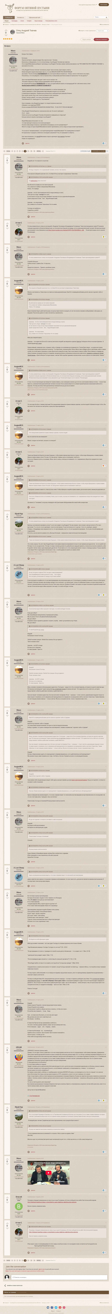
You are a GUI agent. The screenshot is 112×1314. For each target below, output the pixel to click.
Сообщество (9, 17)
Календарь (15, 20)
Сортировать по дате (85, 151)
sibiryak (19, 1047)
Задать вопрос (86, 39)
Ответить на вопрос (101, 39)
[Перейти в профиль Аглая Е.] (19, 232)
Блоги (22, 20)
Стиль (58, 1311)
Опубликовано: (30, 50)
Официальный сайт (34, 17)
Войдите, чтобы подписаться (87, 30)
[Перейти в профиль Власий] (19, 1206)
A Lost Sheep (19, 565)
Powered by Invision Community (56, 1313)
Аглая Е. (18, 223)
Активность (20, 17)
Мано (22, 33)
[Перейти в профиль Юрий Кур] (19, 523)
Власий (19, 1197)
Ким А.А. (44, 166)
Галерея (29, 20)
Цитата (27, 143)
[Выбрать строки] (107, 151)
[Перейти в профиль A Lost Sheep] (19, 575)
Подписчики (101, 30)
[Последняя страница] (43, 151)
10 (25, 151)
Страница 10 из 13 (50, 151)
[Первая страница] (4, 151)
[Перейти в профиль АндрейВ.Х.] (19, 290)
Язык (52, 1311)
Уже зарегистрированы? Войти (87, 4)
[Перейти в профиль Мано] (12, 32)
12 (31, 151)
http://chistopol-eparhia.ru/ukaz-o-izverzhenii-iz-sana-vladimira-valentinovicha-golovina (52, 1202)
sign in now (42, 1269)
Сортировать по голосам (98, 151)
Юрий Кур (19, 514)
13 (34, 151)
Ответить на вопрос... (20, 1277)
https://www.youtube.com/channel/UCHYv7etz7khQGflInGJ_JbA (66, 230)
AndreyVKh (45, 177)
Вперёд (39, 151)
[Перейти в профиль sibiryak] (19, 1057)
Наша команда (38, 20)
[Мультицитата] (23, 143)
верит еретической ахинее (79, 780)
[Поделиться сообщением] (105, 50)
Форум (6, 20)
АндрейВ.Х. (18, 281)
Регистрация (103, 4)
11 (28, 151)
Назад (8, 151)
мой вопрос (34, 180)
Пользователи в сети (51, 20)
